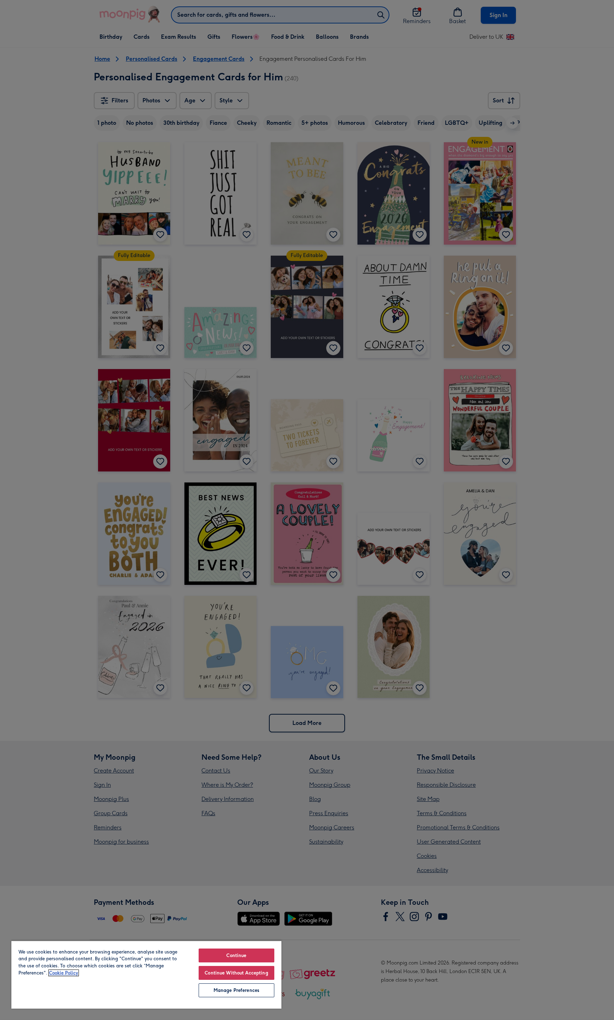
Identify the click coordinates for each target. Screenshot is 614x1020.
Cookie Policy (63, 973)
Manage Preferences (236, 990)
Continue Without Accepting (236, 973)
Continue (236, 955)
